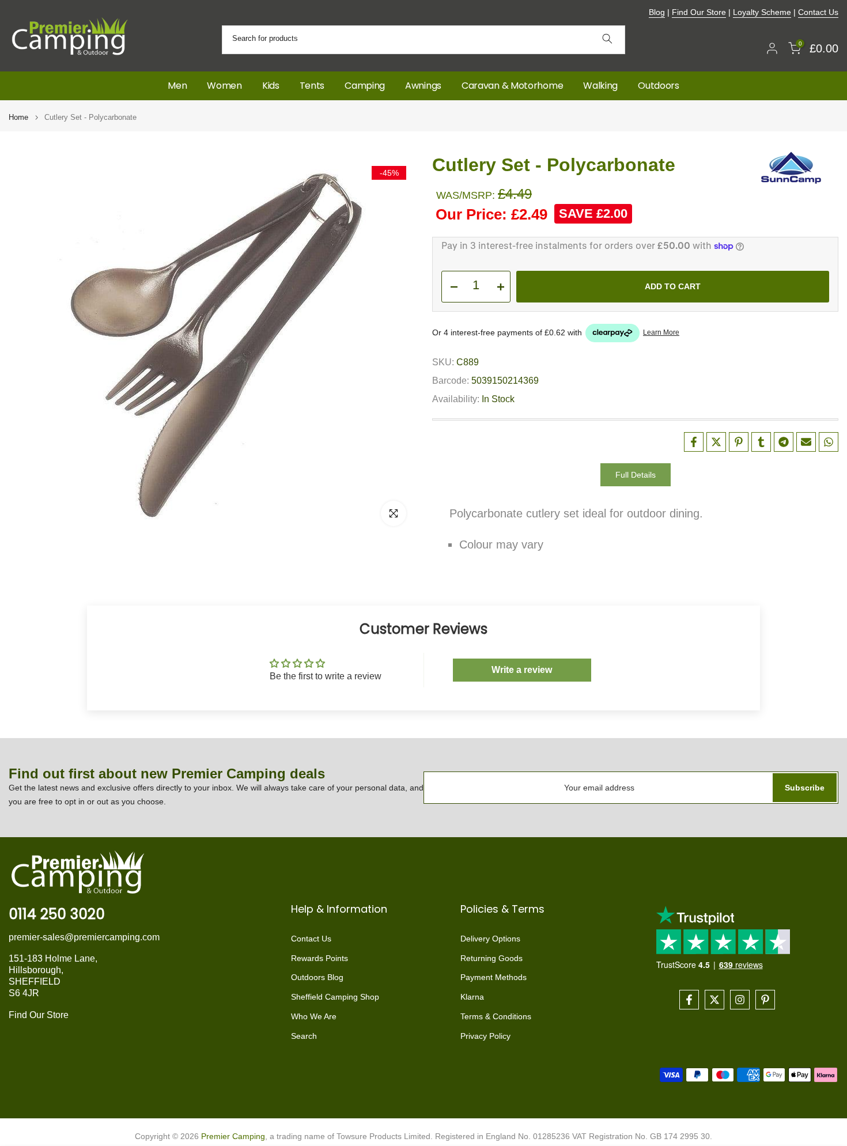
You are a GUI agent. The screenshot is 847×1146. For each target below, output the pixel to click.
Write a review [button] (521, 670)
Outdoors (658, 85)
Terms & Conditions (495, 1016)
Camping (365, 85)
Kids (270, 85)
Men (177, 85)
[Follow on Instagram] (740, 999)
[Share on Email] (806, 442)
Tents (312, 85)
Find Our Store (699, 12)
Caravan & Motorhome (512, 85)
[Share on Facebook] (694, 442)
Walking (600, 85)
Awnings (423, 85)
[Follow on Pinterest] (765, 999)
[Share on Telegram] (783, 442)
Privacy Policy (485, 1036)
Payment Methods (493, 977)
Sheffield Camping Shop (335, 996)
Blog (657, 12)
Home (18, 117)
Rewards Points (319, 958)
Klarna (472, 996)
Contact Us (818, 12)
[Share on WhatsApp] (828, 442)
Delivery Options (490, 938)
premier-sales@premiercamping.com (84, 937)
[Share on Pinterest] (738, 442)
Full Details (635, 474)
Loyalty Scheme (762, 12)
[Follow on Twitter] (714, 999)
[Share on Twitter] (716, 442)
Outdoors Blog (317, 977)
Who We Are (313, 1016)
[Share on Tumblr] (761, 442)
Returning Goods (491, 958)
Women (224, 85)
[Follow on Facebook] (689, 999)
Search (304, 1036)
